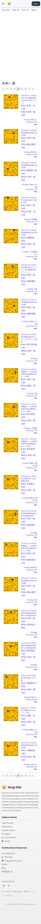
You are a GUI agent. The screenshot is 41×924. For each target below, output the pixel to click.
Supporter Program (13, 860)
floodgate (6, 834)
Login (35, 3)
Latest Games (8, 823)
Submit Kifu (10, 853)
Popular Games (8, 830)
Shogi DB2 (6, 10)
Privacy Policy (17, 891)
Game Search (10, 837)
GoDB (4, 864)
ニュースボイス (7, 895)
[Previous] (4, 89)
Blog (4, 868)
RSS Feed (8, 857)
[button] (3, 3)
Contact (7, 891)
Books (7, 841)
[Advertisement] (20, 921)
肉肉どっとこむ (29, 891)
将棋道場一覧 (7, 871)
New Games (7, 826)
